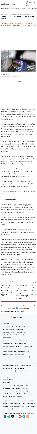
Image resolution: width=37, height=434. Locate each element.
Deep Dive (5, 349)
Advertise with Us (20, 406)
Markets (22, 8)
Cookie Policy (32, 401)
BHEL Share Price (21, 332)
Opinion (34, 8)
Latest (12, 8)
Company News (13, 385)
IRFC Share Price (19, 329)
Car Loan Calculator (7, 368)
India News (5, 396)
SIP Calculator (14, 365)
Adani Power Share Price (8, 329)
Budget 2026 (19, 396)
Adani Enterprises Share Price (22, 326)
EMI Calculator (6, 365)
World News (6, 14)
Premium (7, 8)
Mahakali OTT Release (8, 354)
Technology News (15, 391)
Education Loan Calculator (9, 371)
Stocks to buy (27, 341)
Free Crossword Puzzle (8, 379)
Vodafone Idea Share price (8, 357)
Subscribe (33, 406)
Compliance (5, 406)
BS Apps (10, 409)
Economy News (27, 393)
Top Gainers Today (28, 346)
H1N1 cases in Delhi (28, 349)
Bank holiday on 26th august (22, 357)
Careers (4, 409)
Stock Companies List (7, 377)
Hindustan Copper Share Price (15, 349)
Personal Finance (6, 391)
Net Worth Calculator (30, 363)
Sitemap (27, 406)
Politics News (12, 396)
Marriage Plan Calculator (22, 371)
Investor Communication (14, 403)
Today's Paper (6, 401)
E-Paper (17, 8)
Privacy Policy (24, 401)
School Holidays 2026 (23, 351)
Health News (19, 393)
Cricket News (25, 388)
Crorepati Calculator (19, 363)
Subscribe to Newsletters (19, 377)
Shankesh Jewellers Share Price (9, 351)
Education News (6, 393)
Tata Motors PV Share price (9, 332)
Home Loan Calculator (19, 368)
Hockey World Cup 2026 (20, 343)
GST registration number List (28, 403)
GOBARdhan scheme (19, 354)
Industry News (31, 391)
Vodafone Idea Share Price (20, 334)
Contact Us (12, 406)
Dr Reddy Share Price (7, 334)
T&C (18, 401)
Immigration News (16, 388)
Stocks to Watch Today (18, 341)
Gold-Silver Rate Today (8, 343)
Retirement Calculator (25, 365)
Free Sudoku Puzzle (30, 377)
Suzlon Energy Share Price (8, 326)
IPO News (28, 385)
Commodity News (6, 388)
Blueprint (28, 8)
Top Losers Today (18, 346)
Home (2, 8)
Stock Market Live (7, 341)
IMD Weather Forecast (8, 346)
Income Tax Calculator (8, 363)
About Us (13, 401)
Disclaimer (5, 403)
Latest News (5, 385)
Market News (21, 385)
